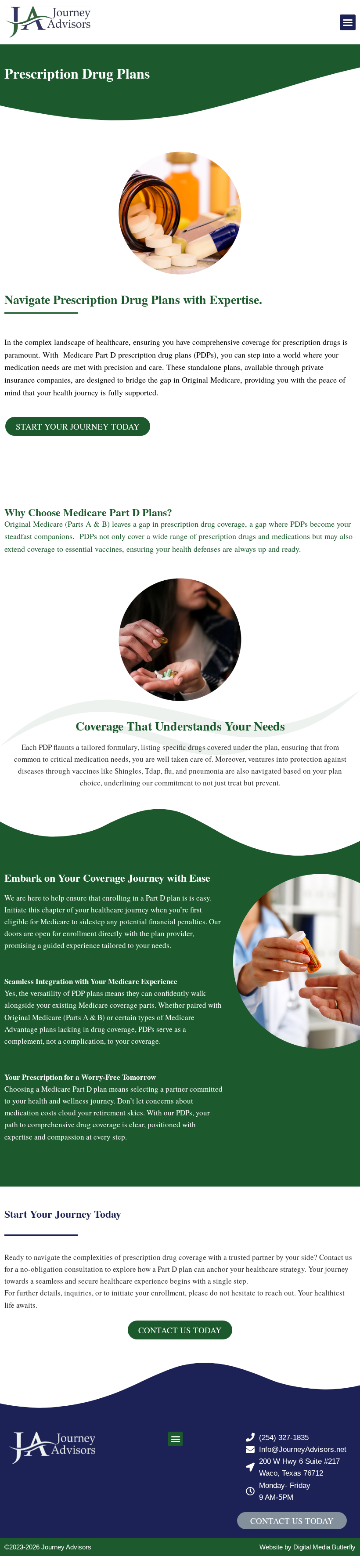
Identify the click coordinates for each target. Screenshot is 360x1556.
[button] (348, 22)
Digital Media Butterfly (324, 1547)
